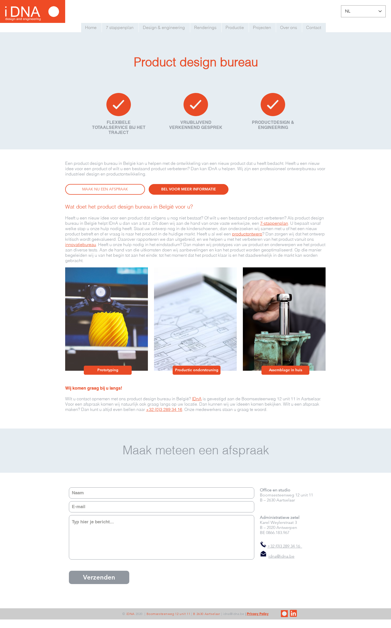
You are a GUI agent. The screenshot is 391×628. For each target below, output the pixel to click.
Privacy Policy (258, 614)
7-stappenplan (274, 223)
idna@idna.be (233, 614)
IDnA (197, 398)
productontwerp (247, 233)
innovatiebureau (80, 244)
